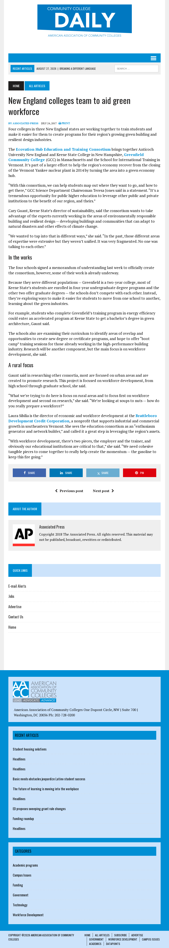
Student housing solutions (29, 749)
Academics (95, 944)
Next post (101, 490)
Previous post (71, 490)
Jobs (11, 596)
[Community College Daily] (84, 21)
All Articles (102, 935)
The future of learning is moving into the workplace (46, 788)
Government (20, 894)
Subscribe (120, 935)
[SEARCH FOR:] (136, 68)
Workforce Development (28, 914)
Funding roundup (23, 818)
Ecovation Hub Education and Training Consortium (63, 149)
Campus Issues (22, 875)
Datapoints (113, 944)
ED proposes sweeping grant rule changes (39, 808)
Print (65, 123)
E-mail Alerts (17, 586)
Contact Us (15, 616)
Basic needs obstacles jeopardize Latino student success (49, 778)
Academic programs (25, 865)
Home (12, 627)
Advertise (14, 606)
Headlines (19, 758)
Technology (20, 904)
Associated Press (51, 527)
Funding (18, 884)
